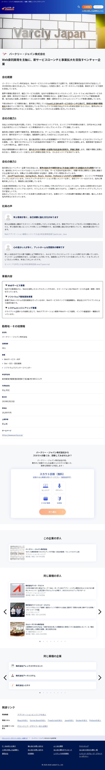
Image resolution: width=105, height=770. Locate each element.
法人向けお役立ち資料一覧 (88, 750)
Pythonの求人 (95, 720)
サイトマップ (83, 746)
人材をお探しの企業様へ (10, 750)
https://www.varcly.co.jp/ (12, 435)
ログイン (98, 7)
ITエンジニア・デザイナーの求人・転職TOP (15, 738)
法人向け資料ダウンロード (63, 750)
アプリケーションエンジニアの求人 (31, 714)
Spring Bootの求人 (38, 720)
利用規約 (31, 753)
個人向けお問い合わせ (35, 746)
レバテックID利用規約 (61, 753)
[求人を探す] (78, 6)
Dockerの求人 (81, 720)
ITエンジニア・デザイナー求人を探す (32, 726)
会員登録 (87, 7)
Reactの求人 (22, 720)
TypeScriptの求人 (55, 720)
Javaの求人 (69, 720)
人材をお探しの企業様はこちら (92, 11)
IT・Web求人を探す (9, 746)
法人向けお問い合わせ (35, 750)
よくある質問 (58, 746)
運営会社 (5, 753)
